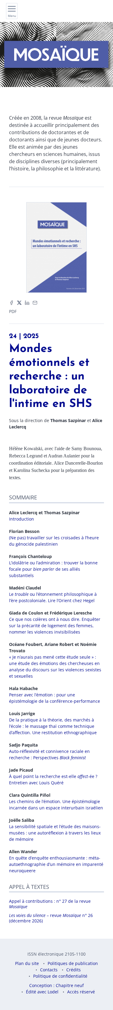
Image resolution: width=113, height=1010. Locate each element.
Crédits (73, 970)
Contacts (49, 970)
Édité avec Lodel (42, 992)
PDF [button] (13, 311)
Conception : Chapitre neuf (56, 985)
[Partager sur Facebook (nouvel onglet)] (11, 302)
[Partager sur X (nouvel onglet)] (19, 302)
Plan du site (27, 963)
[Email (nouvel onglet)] (35, 302)
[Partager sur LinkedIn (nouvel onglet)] (27, 302)
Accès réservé (81, 992)
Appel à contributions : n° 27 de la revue (50, 903)
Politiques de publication (73, 963)
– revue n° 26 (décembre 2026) (51, 918)
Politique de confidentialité (60, 976)
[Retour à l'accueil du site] (56, 54)
